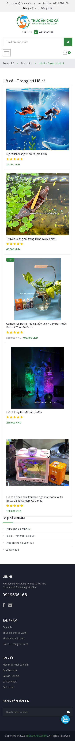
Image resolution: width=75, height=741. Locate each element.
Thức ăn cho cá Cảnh (15, 632)
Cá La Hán (8, 687)
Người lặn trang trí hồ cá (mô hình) (26, 153)
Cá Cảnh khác (10, 670)
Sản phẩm (26, 63)
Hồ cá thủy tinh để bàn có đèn (24, 412)
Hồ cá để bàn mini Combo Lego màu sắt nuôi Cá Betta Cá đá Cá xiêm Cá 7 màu (34, 498)
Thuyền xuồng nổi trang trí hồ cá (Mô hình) (31, 238)
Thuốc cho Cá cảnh (13, 638)
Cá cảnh (7, 627)
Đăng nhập (47, 8)
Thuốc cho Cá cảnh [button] (18, 528)
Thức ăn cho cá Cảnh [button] (19, 542)
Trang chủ (8, 63)
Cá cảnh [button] (12, 549)
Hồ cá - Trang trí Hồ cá (15, 644)
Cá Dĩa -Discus (11, 675)
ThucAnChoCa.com (36, 735)
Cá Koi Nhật (9, 681)
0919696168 (15, 594)
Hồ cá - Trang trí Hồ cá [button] (20, 535)
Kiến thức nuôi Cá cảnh (16, 664)
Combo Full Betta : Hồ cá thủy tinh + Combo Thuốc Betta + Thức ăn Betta (36, 325)
